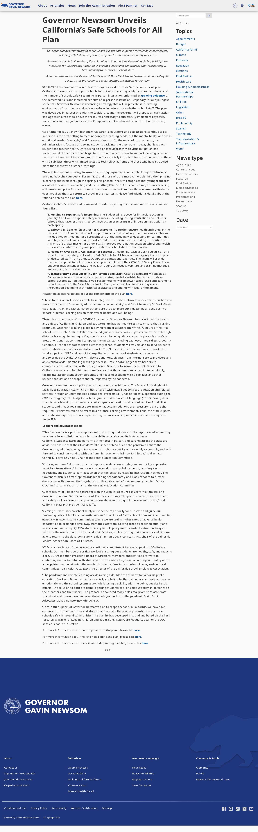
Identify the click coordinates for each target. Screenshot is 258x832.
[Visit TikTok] (237, 809)
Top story (182, 210)
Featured (182, 178)
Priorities (57, 5)
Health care (183, 81)
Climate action (77, 785)
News (72, 5)
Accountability (77, 773)
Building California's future (84, 779)
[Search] (209, 15)
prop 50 (181, 118)
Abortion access (78, 767)
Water (180, 148)
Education (182, 65)
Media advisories (187, 188)
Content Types (185, 169)
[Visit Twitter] (244, 809)
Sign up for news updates (20, 773)
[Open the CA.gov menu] (251, 5)
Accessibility (59, 808)
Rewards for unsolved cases (213, 779)
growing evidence (153, 95)
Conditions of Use (15, 808)
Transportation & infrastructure (187, 141)
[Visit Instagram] (230, 809)
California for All (187, 49)
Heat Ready (139, 767)
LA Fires (181, 102)
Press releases (185, 192)
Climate (181, 55)
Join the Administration (97, 5)
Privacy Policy (39, 808)
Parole (200, 773)
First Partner (128, 5)
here (138, 637)
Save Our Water (141, 785)
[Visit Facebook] (224, 809)
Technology (183, 134)
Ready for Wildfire (143, 773)
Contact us (10, 767)
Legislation (183, 107)
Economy (182, 60)
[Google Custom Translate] (242, 5)
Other (180, 112)
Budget (181, 44)
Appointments (185, 39)
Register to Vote (142, 779)
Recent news (184, 201)
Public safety (184, 123)
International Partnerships (185, 94)
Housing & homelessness (192, 87)
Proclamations (185, 197)
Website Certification (84, 808)
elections (182, 71)
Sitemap (107, 808)
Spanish (181, 128)
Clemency (202, 767)
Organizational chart (17, 785)
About (42, 5)
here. (79, 198)
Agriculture (183, 165)
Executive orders (187, 174)
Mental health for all (81, 791)
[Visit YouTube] (251, 809)
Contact (147, 5)
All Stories (182, 23)
